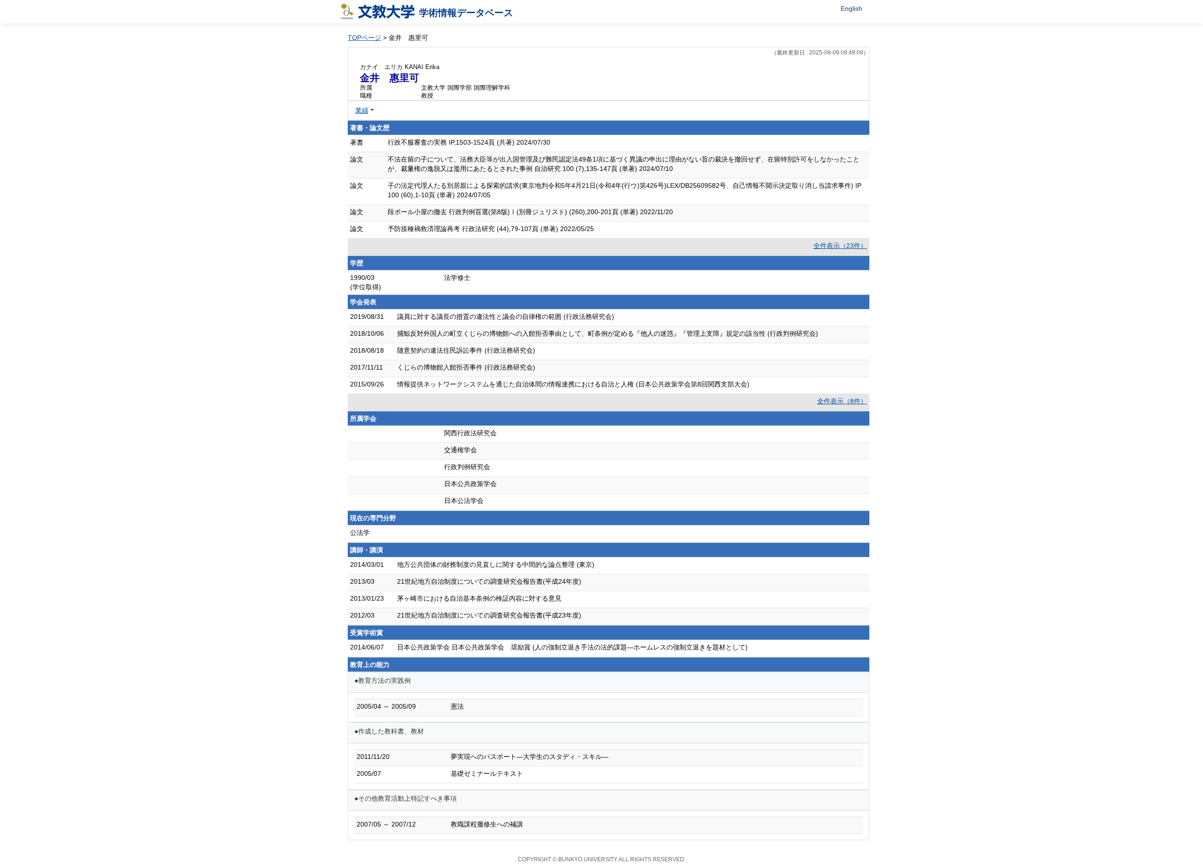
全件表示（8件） (842, 401)
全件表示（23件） (840, 245)
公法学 (360, 532)
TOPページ (364, 37)
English (851, 8)
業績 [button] (361, 110)
